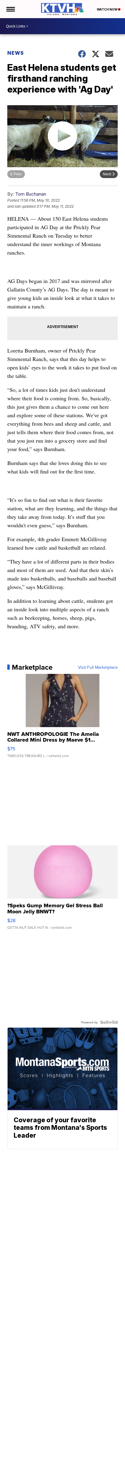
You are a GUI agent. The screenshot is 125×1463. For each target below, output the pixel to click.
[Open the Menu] (10, 9)
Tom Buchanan (30, 194)
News (15, 53)
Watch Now (107, 9)
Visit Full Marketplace (98, 667)
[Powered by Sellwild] (109, 1022)
